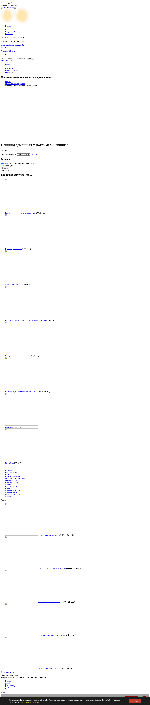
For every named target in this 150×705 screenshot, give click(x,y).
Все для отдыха (11, 472)
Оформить (12, 51)
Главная (8, 82)
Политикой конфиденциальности (30, 702)
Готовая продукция (12, 476)
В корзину (5, 51)
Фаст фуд (8, 496)
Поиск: (3, 59)
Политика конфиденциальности (10, 675)
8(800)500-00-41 (7, 61)
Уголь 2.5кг (9, 463)
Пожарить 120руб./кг (9, 154)
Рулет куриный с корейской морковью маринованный (25, 320)
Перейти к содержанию (10, 2)
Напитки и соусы (11, 482)
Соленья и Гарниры (12, 494)
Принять (134, 701)
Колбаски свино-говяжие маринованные (20, 213)
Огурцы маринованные (14, 284)
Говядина (8, 474)
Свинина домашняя (12, 490)
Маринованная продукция (15, 84)
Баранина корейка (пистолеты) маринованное (22, 392)
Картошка (9, 427)
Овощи (8, 484)
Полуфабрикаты (11, 486)
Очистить (33, 154)
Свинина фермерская (13, 492)
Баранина (8, 470)
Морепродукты (11, 480)
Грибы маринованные (13, 249)
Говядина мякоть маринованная (17, 356)
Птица (7, 488)
